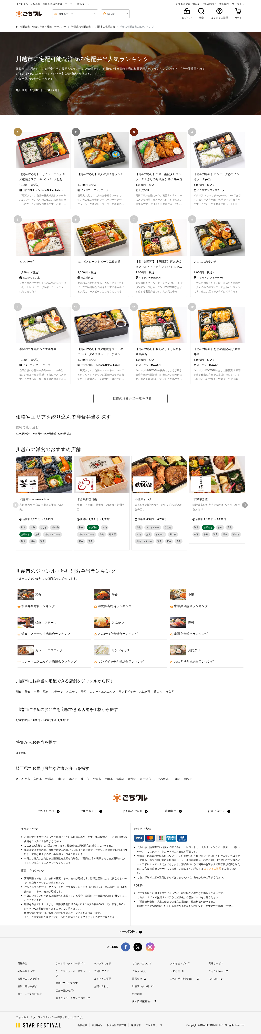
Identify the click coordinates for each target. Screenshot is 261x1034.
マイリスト (238, 4)
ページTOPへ (128, 931)
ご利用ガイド (89, 811)
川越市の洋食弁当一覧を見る (130, 398)
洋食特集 (21, 753)
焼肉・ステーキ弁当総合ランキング (45, 633)
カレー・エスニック (102, 691)
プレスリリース (154, 1025)
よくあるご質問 (132, 811)
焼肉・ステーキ (53, 691)
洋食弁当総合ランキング (114, 606)
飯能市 (132, 779)
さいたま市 (23, 779)
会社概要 (82, 1025)
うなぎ (170, 691)
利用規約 (171, 811)
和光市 (188, 779)
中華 (37, 691)
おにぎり (144, 691)
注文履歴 (70, 887)
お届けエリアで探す (29, 978)
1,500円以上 (64, 433)
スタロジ (214, 978)
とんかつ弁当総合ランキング (117, 633)
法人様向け (209, 4)
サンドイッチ (127, 691)
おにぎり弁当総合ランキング (193, 661)
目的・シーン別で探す (30, 993)
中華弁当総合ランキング (190, 606)
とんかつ (71, 691)
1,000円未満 (23, 433)
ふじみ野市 (162, 779)
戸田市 (108, 779)
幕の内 (158, 691)
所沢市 (97, 779)
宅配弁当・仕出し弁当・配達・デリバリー (43, 26)
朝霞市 (49, 779)
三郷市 (176, 779)
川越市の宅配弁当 (105, 26)
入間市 (37, 779)
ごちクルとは (46, 811)
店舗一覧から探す (27, 986)
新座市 (120, 779)
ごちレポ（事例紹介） (182, 978)
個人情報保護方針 (142, 1001)
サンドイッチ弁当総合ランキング (120, 661)
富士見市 (145, 779)
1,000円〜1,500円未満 (43, 433)
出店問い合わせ (141, 986)
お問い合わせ (217, 811)
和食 (19, 691)
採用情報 (136, 1025)
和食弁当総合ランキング (38, 606)
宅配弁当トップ (26, 971)
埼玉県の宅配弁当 (81, 26)
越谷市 (73, 779)
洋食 (28, 691)
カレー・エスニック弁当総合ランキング (48, 661)
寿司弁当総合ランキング (190, 633)
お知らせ (175, 971)
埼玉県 (22, 768)
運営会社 (137, 978)
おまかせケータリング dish (71, 998)
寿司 (83, 691)
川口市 (61, 779)
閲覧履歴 (224, 4)
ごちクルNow (216, 971)
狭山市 (85, 779)
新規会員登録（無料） (188, 4)
